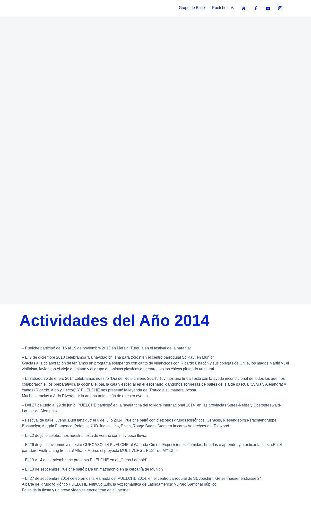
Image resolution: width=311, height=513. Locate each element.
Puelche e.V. (223, 8)
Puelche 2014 (156, 206)
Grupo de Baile (192, 8)
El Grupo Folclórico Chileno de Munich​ (155, 231)
